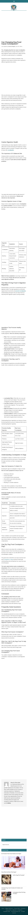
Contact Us (20, 909)
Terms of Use (8, 909)
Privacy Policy (17, 908)
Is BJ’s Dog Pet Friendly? (18, 875)
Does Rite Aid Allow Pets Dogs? (8, 872)
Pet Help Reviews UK (14, 7)
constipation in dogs (8, 559)
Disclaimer (23, 908)
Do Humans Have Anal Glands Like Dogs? (11, 853)
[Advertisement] (14, 26)
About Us (14, 909)
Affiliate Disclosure (9, 908)
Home (3, 908)
